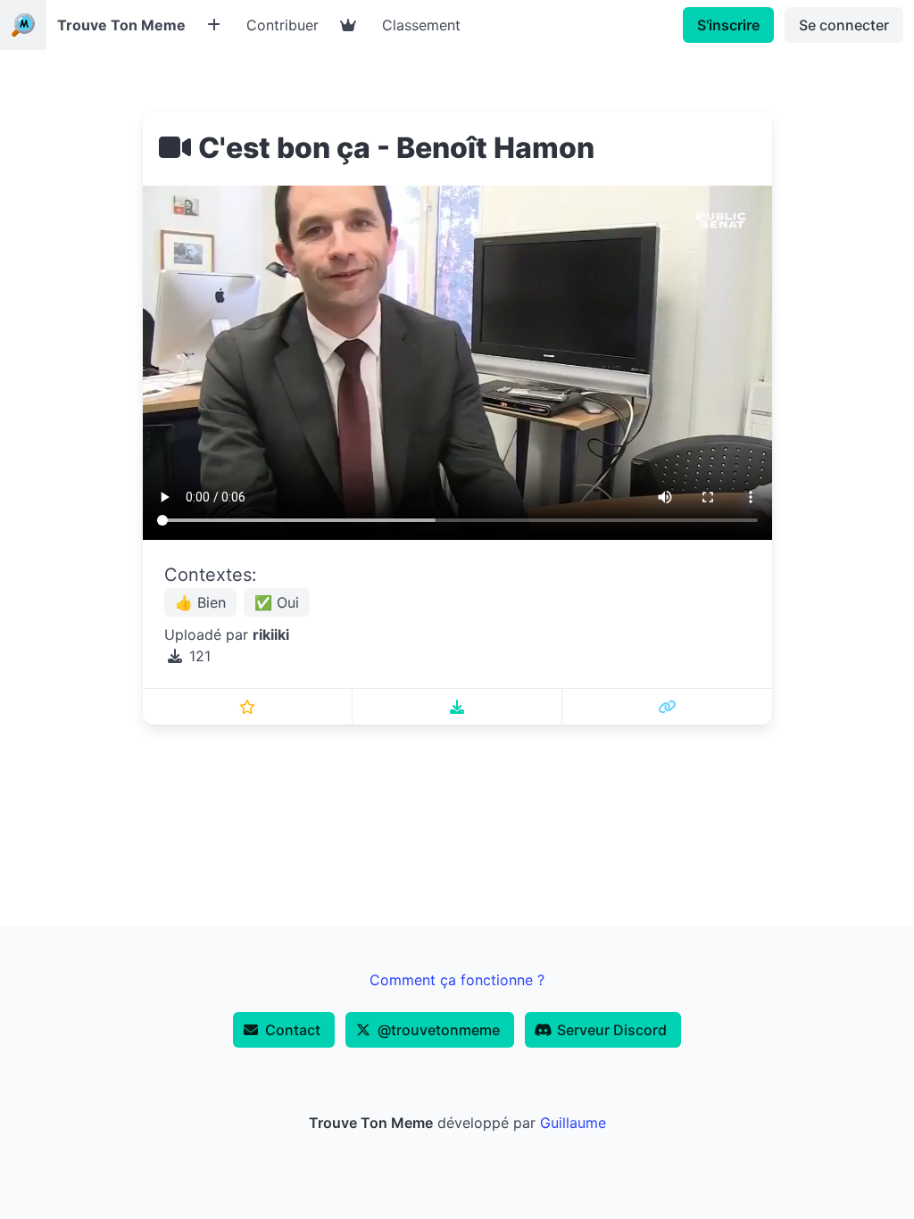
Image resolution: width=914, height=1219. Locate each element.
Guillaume (573, 1123)
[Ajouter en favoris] (248, 707)
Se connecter (844, 25)
